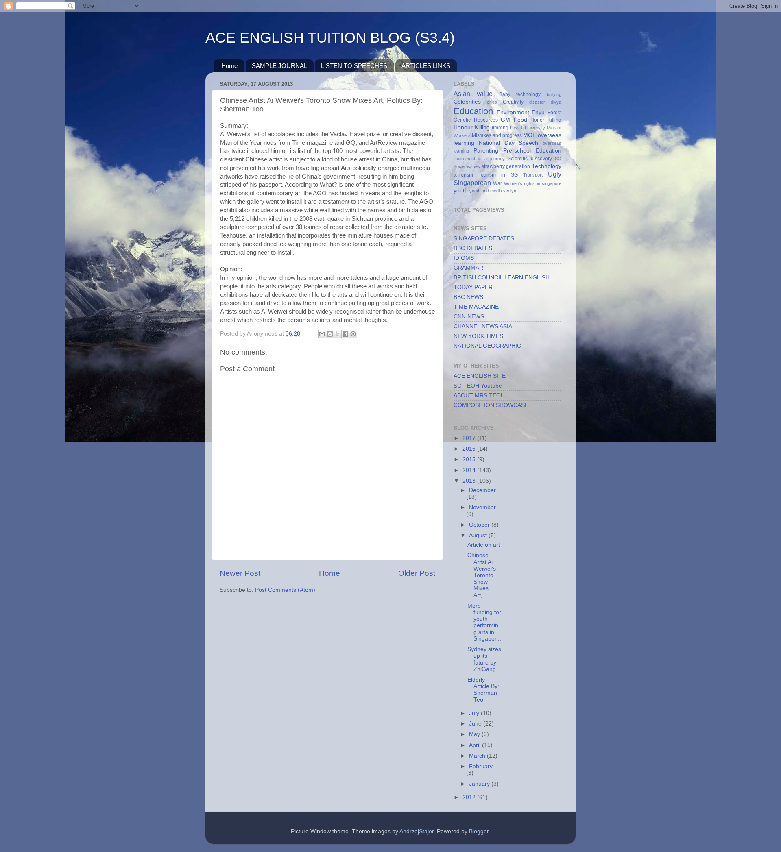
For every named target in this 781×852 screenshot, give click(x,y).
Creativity (513, 102)
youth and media (485, 190)
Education (473, 111)
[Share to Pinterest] (353, 334)
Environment (513, 112)
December (482, 490)
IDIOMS (464, 258)
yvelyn (509, 190)
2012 (469, 797)
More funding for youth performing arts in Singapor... (484, 622)
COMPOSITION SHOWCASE (491, 405)
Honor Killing (545, 120)
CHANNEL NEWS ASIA (483, 326)
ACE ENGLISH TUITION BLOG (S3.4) (330, 37)
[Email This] (322, 334)
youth (461, 190)
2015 (469, 459)
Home (229, 65)
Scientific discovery (530, 158)
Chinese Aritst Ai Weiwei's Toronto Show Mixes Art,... (481, 575)
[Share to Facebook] (345, 334)
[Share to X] (338, 334)
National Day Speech (509, 143)
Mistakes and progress (497, 135)
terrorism (463, 175)
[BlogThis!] (330, 334)
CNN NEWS (469, 317)
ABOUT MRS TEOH (479, 395)
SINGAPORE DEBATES (484, 238)
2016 (469, 449)
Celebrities (467, 102)
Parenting (485, 151)
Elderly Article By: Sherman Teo (483, 690)
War (497, 183)
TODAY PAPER (473, 287)
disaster (537, 102)
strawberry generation (506, 166)
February (481, 766)
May (475, 734)
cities (492, 102)
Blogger (479, 831)
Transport (533, 174)
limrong (500, 128)
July (475, 713)
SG (558, 158)
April (475, 745)
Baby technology (520, 94)
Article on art (483, 545)
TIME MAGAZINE (476, 307)
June (476, 724)
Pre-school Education (532, 151)
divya (556, 102)
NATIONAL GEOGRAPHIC (487, 346)
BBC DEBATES (473, 248)
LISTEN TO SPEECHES (354, 65)
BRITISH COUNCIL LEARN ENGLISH (502, 278)
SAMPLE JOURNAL (279, 65)
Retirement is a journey (479, 158)
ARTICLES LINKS (425, 65)
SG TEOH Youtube (478, 386)
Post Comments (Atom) (285, 590)
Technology (546, 166)
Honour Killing (472, 127)
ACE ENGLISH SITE (480, 376)
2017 (469, 438)
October (480, 525)
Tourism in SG (497, 175)
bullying (554, 94)
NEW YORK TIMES (478, 336)
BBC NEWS (468, 297)
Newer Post (240, 573)
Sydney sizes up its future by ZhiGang (484, 659)
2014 (469, 470)
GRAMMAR (468, 268)
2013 (469, 481)
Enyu (538, 112)
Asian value (473, 93)
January (480, 784)
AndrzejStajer (416, 831)
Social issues (467, 166)
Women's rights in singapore (532, 183)
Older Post (416, 573)
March (478, 756)
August (479, 535)
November (482, 507)
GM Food (514, 120)
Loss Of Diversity (527, 127)
